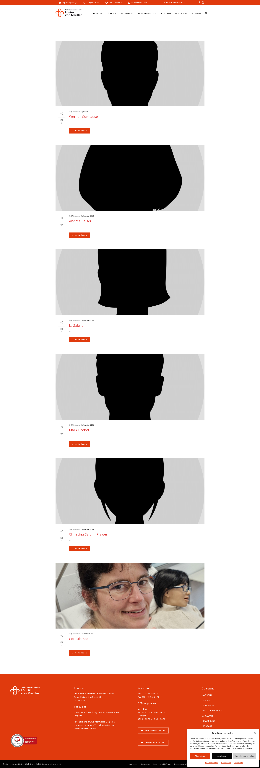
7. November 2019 (87, 216)
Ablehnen (221, 756)
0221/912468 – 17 (151, 693)
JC (72, 111)
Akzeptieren (200, 756)
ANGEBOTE (166, 13)
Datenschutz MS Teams (162, 764)
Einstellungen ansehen (244, 756)
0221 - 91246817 (115, 2)
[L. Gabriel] (130, 282)
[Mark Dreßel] (130, 387)
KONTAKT (196, 13)
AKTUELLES (97, 13)
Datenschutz (226, 763)
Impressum (238, 763)
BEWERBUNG (181, 13)
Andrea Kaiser (80, 221)
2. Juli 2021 (85, 111)
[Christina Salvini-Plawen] (130, 491)
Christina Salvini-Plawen (88, 534)
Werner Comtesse (83, 116)
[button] (254, 733)
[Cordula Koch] (130, 596)
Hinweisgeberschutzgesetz (184, 764)
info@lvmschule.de (139, 2)
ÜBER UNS (112, 13)
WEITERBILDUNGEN (147, 13)
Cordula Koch (80, 638)
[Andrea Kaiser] (130, 178)
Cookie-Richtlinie (211, 763)
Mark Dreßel (79, 430)
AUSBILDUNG (127, 13)
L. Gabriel (76, 325)
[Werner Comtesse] (130, 73)
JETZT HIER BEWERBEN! (174, 2)
